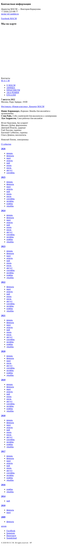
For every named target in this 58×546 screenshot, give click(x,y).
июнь (8, 165)
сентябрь (10, 173)
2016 (3, 485)
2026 (3, 149)
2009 (3, 517)
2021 (3, 315)
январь (9, 153)
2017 (3, 451)
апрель (9, 160)
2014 (3, 496)
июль (8, 168)
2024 (3, 210)
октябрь (10, 201)
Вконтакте (11, 535)
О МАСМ (10, 85)
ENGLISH (11, 95)
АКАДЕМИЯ (12, 92)
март (8, 158)
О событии (6, 144)
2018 (3, 415)
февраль (10, 156)
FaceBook (10, 531)
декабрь (10, 206)
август (9, 170)
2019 (3, 380)
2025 (3, 177)
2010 (3, 505)
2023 (3, 246)
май (8, 163)
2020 (3, 351)
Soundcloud (11, 538)
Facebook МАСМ (9, 18)
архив (3, 526)
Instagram (10, 533)
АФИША (10, 87)
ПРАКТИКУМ (13, 90)
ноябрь (9, 203)
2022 (3, 282)
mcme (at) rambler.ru (10, 14)
